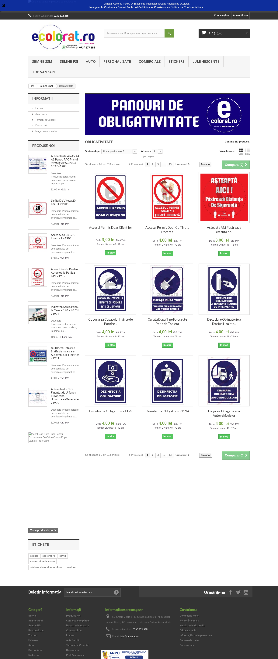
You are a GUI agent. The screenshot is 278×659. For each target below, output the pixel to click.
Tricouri (32, 635)
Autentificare (240, 15)
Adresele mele (188, 630)
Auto (91, 61)
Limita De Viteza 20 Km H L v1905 (63, 202)
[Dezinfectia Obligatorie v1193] (110, 381)
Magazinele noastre (46, 131)
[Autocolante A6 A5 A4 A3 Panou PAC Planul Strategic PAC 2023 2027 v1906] (37, 164)
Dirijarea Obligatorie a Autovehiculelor (224, 413)
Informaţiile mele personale (196, 635)
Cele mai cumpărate (77, 620)
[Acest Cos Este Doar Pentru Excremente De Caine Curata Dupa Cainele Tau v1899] (52, 437)
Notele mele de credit (192, 625)
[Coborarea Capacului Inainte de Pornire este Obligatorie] (110, 289)
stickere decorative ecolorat (46, 567)
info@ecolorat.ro (129, 636)
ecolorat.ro (48, 555)
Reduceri (33, 655)
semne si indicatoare (42, 561)
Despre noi (41, 125)
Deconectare (187, 645)
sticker (34, 555)
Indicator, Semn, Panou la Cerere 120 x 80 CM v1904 (65, 310)
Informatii (42, 98)
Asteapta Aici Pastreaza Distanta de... (224, 229)
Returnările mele (189, 620)
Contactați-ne (221, 15)
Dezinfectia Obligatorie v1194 (167, 411)
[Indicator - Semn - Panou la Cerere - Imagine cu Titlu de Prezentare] (37, 314)
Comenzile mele (189, 615)
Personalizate (117, 61)
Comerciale (150, 61)
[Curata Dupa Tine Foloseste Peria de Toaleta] (167, 289)
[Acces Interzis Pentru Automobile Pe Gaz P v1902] (37, 277)
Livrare (39, 108)
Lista (247, 154)
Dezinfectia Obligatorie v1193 (110, 411)
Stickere (177, 61)
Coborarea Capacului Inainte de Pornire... (110, 321)
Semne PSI (69, 61)
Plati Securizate (75, 655)
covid (62, 555)
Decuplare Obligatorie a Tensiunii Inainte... (224, 321)
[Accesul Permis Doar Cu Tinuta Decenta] (167, 197)
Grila (240, 154)
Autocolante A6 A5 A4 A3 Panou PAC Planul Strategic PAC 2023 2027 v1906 (65, 161)
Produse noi (43, 145)
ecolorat (71, 567)
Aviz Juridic (41, 114)
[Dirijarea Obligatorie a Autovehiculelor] (224, 381)
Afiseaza (146, 151)
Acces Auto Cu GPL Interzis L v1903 (63, 236)
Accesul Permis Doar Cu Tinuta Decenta (167, 229)
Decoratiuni (35, 650)
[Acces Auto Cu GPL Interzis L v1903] (37, 242)
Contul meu (188, 609)
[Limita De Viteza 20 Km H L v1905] (37, 208)
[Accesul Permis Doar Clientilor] (110, 197)
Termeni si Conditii (45, 119)
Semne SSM (42, 61)
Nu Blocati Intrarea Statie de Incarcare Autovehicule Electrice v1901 (65, 353)
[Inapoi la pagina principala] (32, 86)
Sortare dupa (92, 151)
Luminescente (206, 61)
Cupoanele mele (189, 640)
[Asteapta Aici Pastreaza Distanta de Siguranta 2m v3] (224, 197)
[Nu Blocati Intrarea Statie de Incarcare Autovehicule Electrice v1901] (37, 356)
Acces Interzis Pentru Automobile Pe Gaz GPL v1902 (64, 272)
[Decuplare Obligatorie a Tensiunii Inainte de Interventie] (224, 289)
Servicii (32, 615)
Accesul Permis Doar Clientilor (110, 227)
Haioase (33, 640)
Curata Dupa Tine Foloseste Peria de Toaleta (167, 321)
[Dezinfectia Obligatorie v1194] (167, 381)
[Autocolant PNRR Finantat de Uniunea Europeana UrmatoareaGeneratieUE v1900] (37, 397)
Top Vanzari (43, 72)
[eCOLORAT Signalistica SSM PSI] (63, 36)
